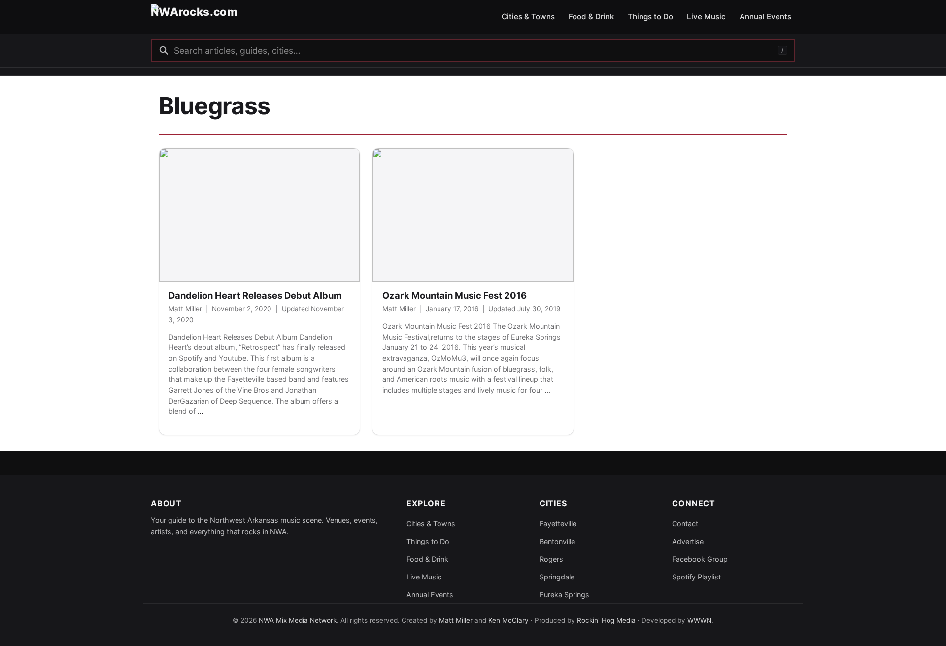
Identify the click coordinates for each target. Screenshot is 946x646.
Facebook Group (700, 559)
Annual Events (429, 594)
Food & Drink (427, 559)
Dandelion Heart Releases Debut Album (255, 295)
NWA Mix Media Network (298, 620)
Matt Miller (185, 309)
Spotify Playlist (696, 577)
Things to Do (427, 541)
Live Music (423, 577)
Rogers (551, 559)
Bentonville (557, 541)
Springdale (557, 577)
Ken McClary (508, 620)
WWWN (699, 620)
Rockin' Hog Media (606, 620)
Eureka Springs (564, 594)
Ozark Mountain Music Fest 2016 (454, 295)
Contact (685, 523)
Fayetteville (558, 523)
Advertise (688, 541)
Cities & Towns (430, 523)
